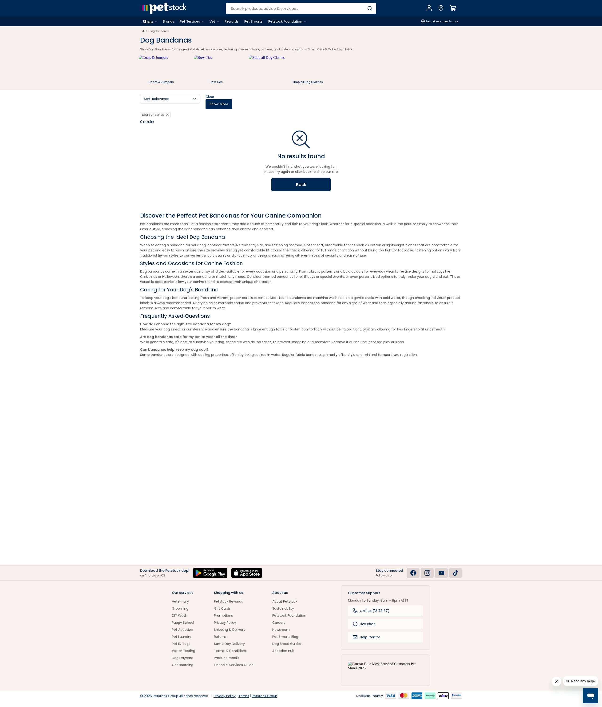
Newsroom (281, 629)
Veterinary (180, 601)
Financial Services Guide (233, 665)
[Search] (370, 8)
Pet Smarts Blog (285, 636)
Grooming (180, 608)
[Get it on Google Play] (210, 573)
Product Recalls (226, 657)
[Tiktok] (455, 573)
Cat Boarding (182, 665)
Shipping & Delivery (229, 629)
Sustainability (283, 608)
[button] (170, 98)
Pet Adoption (182, 629)
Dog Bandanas (159, 31)
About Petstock (284, 601)
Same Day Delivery (229, 643)
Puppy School (183, 622)
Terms (243, 696)
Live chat (367, 624)
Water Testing (183, 650)
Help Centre (370, 637)
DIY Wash (179, 615)
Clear (210, 96)
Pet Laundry (181, 636)
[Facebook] (413, 573)
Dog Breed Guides (286, 643)
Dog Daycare (182, 657)
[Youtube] (441, 573)
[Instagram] (427, 573)
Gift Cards (222, 608)
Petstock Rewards (228, 601)
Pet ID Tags (181, 643)
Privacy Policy (225, 622)
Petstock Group (264, 696)
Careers (278, 622)
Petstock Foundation (289, 615)
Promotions (223, 615)
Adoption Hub (283, 650)
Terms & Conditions (230, 650)
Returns (220, 636)
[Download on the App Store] (246, 573)
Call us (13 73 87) (374, 610)
